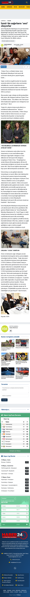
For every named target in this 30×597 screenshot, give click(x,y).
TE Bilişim (18, 594)
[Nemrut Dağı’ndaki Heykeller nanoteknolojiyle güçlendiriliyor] (7, 356)
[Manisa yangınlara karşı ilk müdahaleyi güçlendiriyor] (22, 371)
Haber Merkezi (13, 327)
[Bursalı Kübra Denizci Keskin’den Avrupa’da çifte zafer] (22, 356)
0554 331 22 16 (16, 559)
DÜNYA (11, 592)
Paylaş (4, 66)
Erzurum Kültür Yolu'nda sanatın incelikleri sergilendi (7, 349)
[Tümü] (28, 409)
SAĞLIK (20, 592)
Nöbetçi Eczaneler (8, 575)
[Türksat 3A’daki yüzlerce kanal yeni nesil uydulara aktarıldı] (7, 371)
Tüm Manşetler (20, 580)
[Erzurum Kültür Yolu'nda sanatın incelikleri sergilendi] (7, 342)
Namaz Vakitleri (7, 577)
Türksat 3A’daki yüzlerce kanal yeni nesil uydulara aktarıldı (7, 377)
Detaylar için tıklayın (15, 451)
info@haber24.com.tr (16, 562)
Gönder (4, 400)
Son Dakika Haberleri (9, 585)
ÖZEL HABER (6, 592)
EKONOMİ (22, 7)
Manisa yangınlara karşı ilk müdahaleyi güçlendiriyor (22, 377)
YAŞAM (9, 20)
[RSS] (15, 568)
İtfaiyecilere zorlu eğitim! (22, 347)
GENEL (3, 7)
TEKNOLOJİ (23, 590)
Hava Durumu (21, 575)
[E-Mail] (10, 331)
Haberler (3, 20)
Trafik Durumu (20, 577)
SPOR (15, 7)
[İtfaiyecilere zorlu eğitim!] (22, 342)
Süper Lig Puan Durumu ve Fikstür (6, 581)
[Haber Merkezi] (4, 328)
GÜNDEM (9, 7)
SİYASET (16, 592)
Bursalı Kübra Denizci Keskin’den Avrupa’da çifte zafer (21, 362)
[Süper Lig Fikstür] (28, 456)
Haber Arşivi (20, 585)
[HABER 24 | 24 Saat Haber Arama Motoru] (7, 2)
